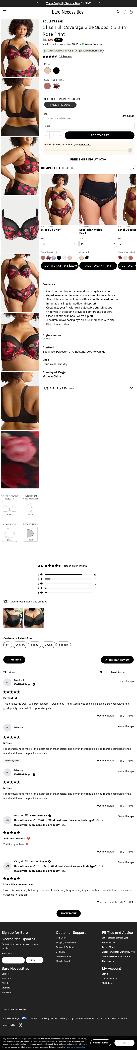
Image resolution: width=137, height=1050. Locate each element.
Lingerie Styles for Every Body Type (118, 951)
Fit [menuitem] (7, 644)
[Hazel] (47, 73)
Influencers (7, 992)
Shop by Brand (63, 961)
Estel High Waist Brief (90, 231)
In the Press (7, 978)
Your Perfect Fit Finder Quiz (115, 937)
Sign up (34, 960)
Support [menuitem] (63, 644)
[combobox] (89, 125)
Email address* (9, 953)
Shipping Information (66, 942)
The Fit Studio (108, 942)
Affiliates (6, 983)
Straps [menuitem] (34, 644)
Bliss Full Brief (51, 229)
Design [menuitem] (49, 644)
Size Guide (127, 116)
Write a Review (121, 661)
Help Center (61, 937)
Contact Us (61, 951)
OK (124, 1043)
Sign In (105, 973)
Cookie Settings (100, 1043)
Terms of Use (102, 1018)
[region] (24, 618)
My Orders (107, 983)
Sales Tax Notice (119, 1018)
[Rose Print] (56, 88)
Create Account (109, 978)
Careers (5, 973)
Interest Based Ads (85, 1018)
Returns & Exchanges (66, 947)
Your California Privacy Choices (42, 1018)
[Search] (118, 12)
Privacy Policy (66, 1018)
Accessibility (9, 1025)
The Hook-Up (108, 961)
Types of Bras (108, 947)
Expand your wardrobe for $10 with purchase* (73, 51)
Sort (103, 672)
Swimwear (92, 3)
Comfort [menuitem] (20, 644)
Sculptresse (53, 21)
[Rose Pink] (47, 88)
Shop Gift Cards (63, 956)
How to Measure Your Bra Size (116, 956)
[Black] (56, 73)
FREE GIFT (85, 144)
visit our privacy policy (76, 1047)
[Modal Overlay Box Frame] (69, 103)
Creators (6, 987)
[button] (3, 12)
